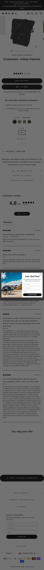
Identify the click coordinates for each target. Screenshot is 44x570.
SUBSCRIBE (32, 295)
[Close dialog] (41, 274)
